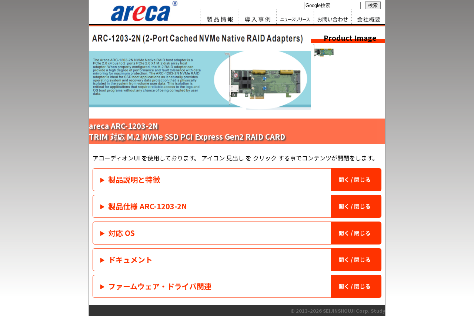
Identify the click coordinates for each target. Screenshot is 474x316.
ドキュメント (130, 259)
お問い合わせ (329, 16)
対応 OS (121, 232)
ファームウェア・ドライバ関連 (159, 286)
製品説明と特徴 (134, 179)
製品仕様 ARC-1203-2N (147, 206)
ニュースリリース (292, 16)
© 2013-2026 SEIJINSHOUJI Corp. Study (337, 310)
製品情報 (218, 16)
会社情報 (366, 16)
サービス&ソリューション (255, 16)
